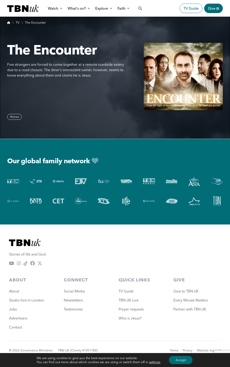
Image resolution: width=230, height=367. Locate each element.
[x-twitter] (40, 263)
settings (154, 362)
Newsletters (73, 300)
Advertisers (18, 318)
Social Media (74, 291)
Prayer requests (131, 309)
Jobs (13, 309)
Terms (174, 350)
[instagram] (19, 263)
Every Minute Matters (190, 300)
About (14, 291)
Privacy (187, 350)
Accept (181, 360)
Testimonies (73, 309)
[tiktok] (26, 263)
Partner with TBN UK (189, 309)
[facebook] (32, 263)
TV (18, 22)
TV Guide (191, 8)
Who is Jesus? (131, 318)
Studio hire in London (26, 300)
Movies (14, 116)
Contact (15, 327)
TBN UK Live (129, 300)
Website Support (209, 350)
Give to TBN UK (186, 291)
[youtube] (11, 263)
